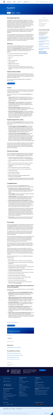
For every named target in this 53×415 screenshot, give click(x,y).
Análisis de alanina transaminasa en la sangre (14, 353)
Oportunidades (43, 24)
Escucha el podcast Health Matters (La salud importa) (44, 41)
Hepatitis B (11, 8)
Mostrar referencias (10, 341)
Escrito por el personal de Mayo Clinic (12, 322)
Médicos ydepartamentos (18, 12)
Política (40, 24)
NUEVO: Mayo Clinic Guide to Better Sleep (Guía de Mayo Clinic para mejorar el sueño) (44, 37)
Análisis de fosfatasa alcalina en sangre (13, 357)
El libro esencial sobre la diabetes (44, 46)
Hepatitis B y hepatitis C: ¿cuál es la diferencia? (14, 347)
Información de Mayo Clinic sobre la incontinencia (44, 44)
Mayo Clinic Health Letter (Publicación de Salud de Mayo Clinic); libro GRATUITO (43, 52)
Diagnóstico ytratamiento (13, 12)
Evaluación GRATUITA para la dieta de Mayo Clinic (44, 49)
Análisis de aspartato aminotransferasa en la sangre (15, 355)
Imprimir (10, 338)
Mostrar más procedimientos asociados (13, 359)
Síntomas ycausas (9, 12)
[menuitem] (9, 13)
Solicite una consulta (11, 83)
